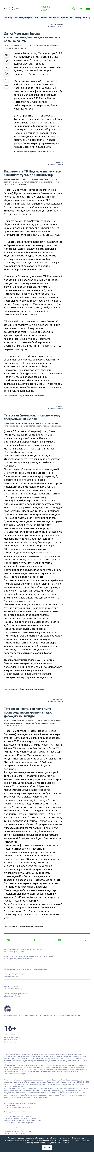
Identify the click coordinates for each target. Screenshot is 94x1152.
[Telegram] (6, 61)
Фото (16, 18)
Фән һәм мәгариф (57, 25)
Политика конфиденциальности (16, 1127)
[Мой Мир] (6, 79)
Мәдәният (64, 18)
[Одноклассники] (6, 67)
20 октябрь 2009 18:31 (55, 702)
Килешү (47, 1148)
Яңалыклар (8, 18)
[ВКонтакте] (6, 55)
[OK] (85, 940)
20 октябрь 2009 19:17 (55, 164)
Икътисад (59, 406)
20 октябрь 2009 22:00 (55, 27)
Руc (6, 8)
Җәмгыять (59, 162)
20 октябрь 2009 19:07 (55, 408)
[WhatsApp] (6, 73)
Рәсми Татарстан (41, 18)
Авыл (85, 18)
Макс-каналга (42, 152)
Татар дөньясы (53, 18)
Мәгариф (78, 18)
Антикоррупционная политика (15, 1112)
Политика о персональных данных (17, 1107)
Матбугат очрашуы (26, 18)
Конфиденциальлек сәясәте (77, 1140)
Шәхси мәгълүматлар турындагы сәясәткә (45, 1140)
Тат (17, 8)
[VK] (9, 940)
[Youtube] (60, 940)
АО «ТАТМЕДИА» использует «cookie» (18, 1116)
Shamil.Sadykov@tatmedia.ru (14, 1133)
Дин (71, 18)
